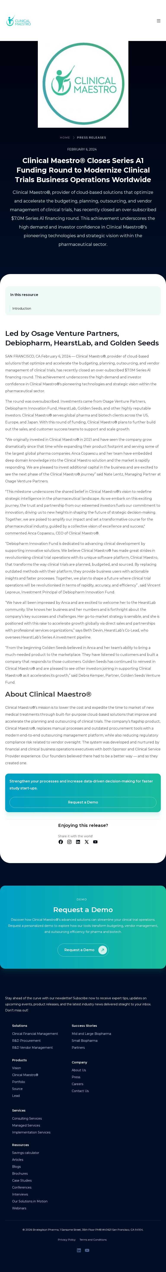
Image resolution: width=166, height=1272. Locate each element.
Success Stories (84, 1026)
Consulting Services (27, 1118)
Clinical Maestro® (25, 1075)
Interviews (20, 1194)
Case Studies (22, 1180)
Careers (77, 1084)
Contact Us (80, 1091)
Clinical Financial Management (35, 1034)
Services (19, 1110)
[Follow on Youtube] (87, 1250)
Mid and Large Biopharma (91, 1034)
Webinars (19, 1208)
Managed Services (26, 1125)
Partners (78, 1048)
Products (19, 1060)
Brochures (20, 1174)
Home (65, 137)
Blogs (16, 1167)
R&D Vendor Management (32, 1048)
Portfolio (18, 1082)
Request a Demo (83, 802)
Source (17, 1089)
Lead (16, 1096)
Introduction (21, 308)
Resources (20, 1145)
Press (76, 1077)
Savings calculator (25, 1153)
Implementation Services (31, 1132)
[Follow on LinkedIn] (78, 1250)
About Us (79, 1070)
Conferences (21, 1187)
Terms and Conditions (93, 1239)
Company (79, 1062)
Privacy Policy (67, 1239)
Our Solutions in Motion (30, 1201)
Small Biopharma (84, 1041)
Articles (17, 1160)
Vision (16, 1068)
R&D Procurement (26, 1041)
